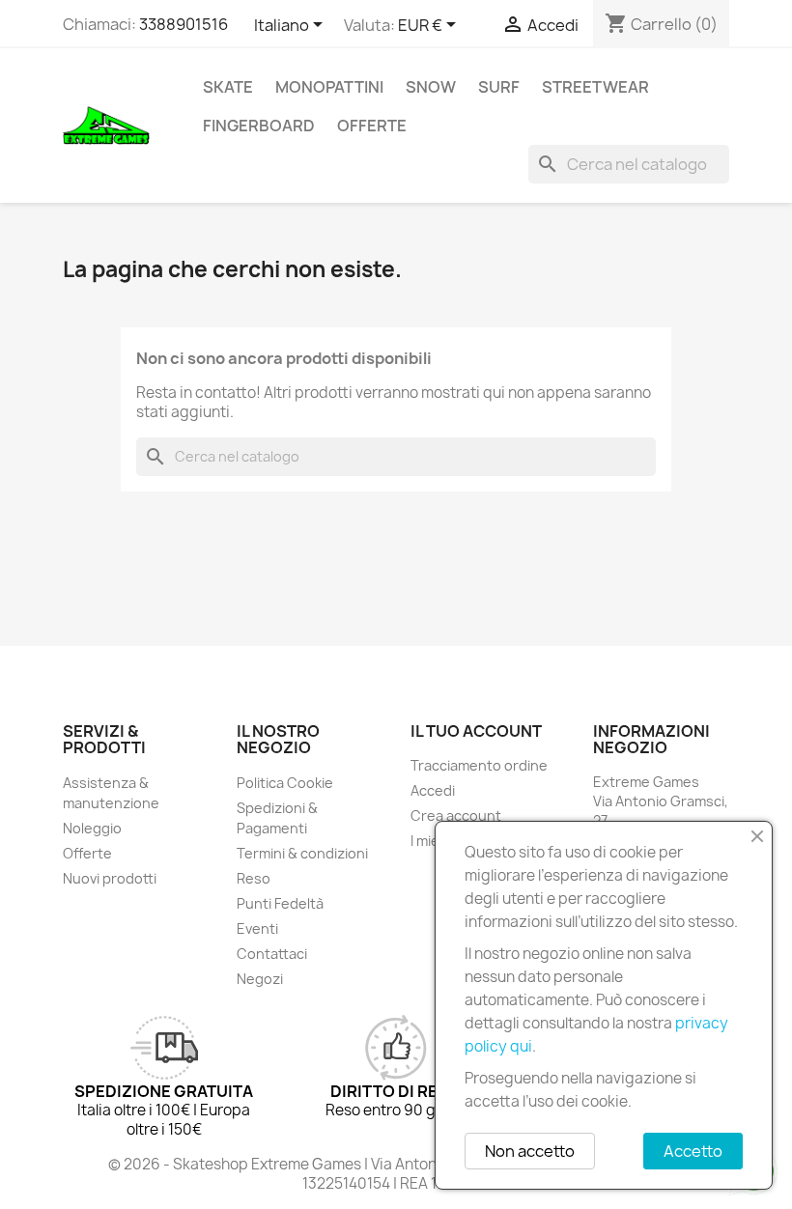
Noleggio (92, 828)
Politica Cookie (285, 782)
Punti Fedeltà (280, 903)
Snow (431, 87)
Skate (228, 87)
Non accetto (530, 1151)
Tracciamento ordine (479, 765)
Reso (253, 878)
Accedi (432, 790)
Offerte (372, 125)
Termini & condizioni (302, 853)
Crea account (455, 815)
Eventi (257, 928)
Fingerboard (259, 125)
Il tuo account (476, 731)
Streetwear (595, 87)
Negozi (260, 979)
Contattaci (272, 953)
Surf (499, 87)
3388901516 (183, 24)
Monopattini (329, 87)
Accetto (693, 1151)
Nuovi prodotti (109, 878)
